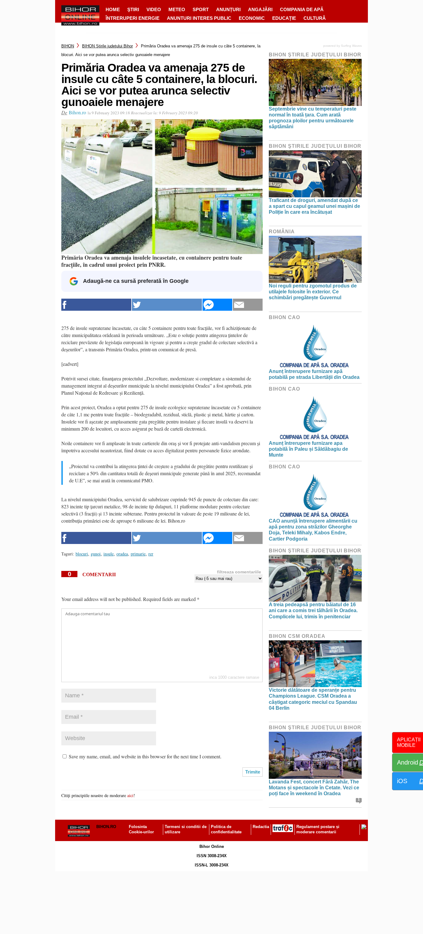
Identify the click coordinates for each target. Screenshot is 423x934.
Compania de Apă (302, 9)
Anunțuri (228, 9)
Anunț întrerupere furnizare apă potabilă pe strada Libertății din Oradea (314, 374)
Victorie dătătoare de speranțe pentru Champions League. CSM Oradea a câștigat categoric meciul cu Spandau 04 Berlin (313, 699)
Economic (252, 18)
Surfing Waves (351, 45)
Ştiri (133, 9)
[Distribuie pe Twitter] (167, 305)
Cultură (314, 18)
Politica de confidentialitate (226, 829)
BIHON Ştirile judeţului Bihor (107, 46)
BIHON (67, 46)
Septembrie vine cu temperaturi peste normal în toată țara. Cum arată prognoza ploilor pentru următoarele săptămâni (312, 117)
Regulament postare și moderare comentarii (317, 829)
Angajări (260, 9)
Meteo (176, 9)
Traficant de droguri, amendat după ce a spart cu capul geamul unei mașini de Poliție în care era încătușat (314, 206)
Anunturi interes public (199, 18)
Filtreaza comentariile (239, 572)
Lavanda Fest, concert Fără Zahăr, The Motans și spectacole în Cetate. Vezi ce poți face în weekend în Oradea (314, 787)
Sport (201, 9)
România (282, 231)
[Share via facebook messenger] (217, 305)
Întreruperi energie (132, 18)
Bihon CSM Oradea (297, 636)
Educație (284, 18)
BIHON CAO (284, 317)
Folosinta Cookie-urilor (141, 829)
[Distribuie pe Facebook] (96, 305)
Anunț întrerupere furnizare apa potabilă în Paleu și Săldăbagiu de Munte (308, 449)
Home (113, 9)
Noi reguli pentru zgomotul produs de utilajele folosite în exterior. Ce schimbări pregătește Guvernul (313, 291)
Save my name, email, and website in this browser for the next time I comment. (145, 756)
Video (153, 9)
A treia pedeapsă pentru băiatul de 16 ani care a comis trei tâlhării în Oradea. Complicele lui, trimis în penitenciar (313, 610)
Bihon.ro (77, 112)
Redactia (261, 826)
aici (130, 795)
